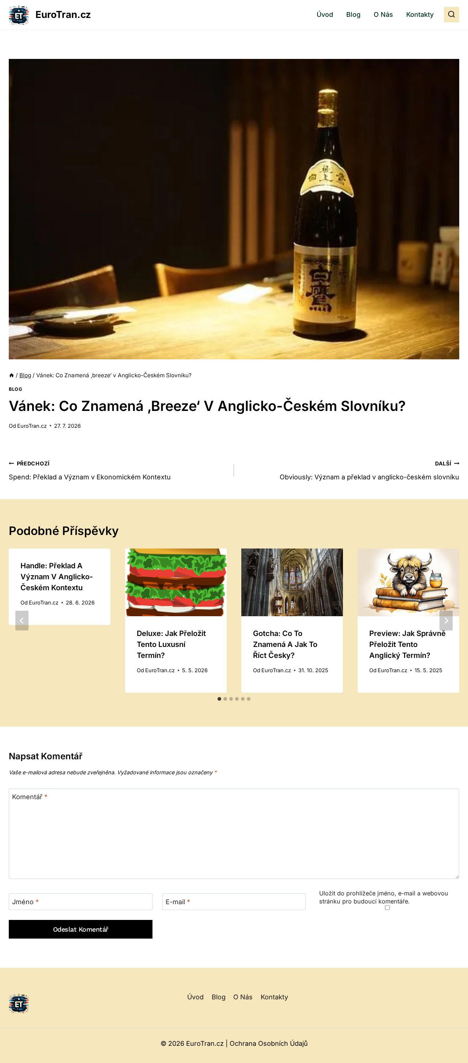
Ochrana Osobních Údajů (269, 1043)
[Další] (446, 620)
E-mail (178, 902)
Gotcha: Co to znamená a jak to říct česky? (285, 644)
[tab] (219, 699)
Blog (353, 14)
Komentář (30, 797)
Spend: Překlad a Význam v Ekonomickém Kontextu (90, 470)
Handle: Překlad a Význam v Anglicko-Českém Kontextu (56, 576)
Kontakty (420, 14)
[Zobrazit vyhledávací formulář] (451, 14)
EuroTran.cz (32, 426)
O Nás (383, 14)
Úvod (325, 14)
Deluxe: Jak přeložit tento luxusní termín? (171, 644)
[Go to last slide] (22, 620)
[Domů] (11, 375)
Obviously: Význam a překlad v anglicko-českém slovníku (369, 470)
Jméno (25, 902)
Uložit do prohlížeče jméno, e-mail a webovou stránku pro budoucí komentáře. (383, 897)
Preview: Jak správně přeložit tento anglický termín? (407, 644)
